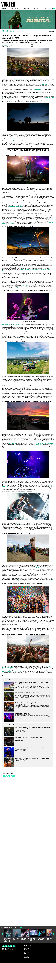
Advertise (26, 952)
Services (26, 953)
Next (53, 934)
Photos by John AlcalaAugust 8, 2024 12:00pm (32, 729)
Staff (25, 949)
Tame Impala (12, 443)
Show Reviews (8, 31)
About (25, 947)
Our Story (26, 948)
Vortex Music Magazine (7, 949)
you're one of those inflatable (28, 567)
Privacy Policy (27, 945)
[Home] (8, 6)
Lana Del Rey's (38, 444)
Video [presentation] (21, 927)
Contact (26, 954)
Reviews (11, 8)
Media (18, 8)
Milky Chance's (18, 581)
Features (3, 8)
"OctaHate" (36, 627)
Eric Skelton (7, 45)
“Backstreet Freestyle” (44, 84)
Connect (26, 956)
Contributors (27, 951)
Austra (4, 284)
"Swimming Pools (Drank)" (15, 206)
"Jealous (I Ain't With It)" (11, 529)
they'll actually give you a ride (22, 287)
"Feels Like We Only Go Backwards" (45, 443)
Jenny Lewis (26, 285)
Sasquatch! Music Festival (20, 79)
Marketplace (36, 8)
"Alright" (46, 209)
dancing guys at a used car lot (43, 567)
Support (26, 958)
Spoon (10, 573)
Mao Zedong (14, 140)
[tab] (20, 927)
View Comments (28, 770)
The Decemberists (16, 324)
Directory (26, 8)
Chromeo (18, 523)
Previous (2, 934)
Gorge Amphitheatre (38, 89)
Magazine (26, 957)
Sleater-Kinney (6, 324)
